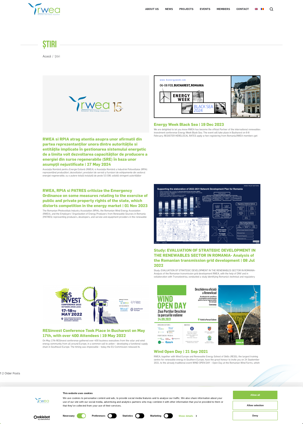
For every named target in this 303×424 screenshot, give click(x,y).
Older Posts (12, 373)
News (169, 9)
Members (223, 9)
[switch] (112, 415)
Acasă (47, 56)
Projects (186, 9)
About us (152, 9)
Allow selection (255, 405)
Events (205, 9)
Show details (186, 416)
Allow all (255, 395)
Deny (255, 415)
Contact (242, 9)
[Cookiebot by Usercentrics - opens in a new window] (42, 417)
